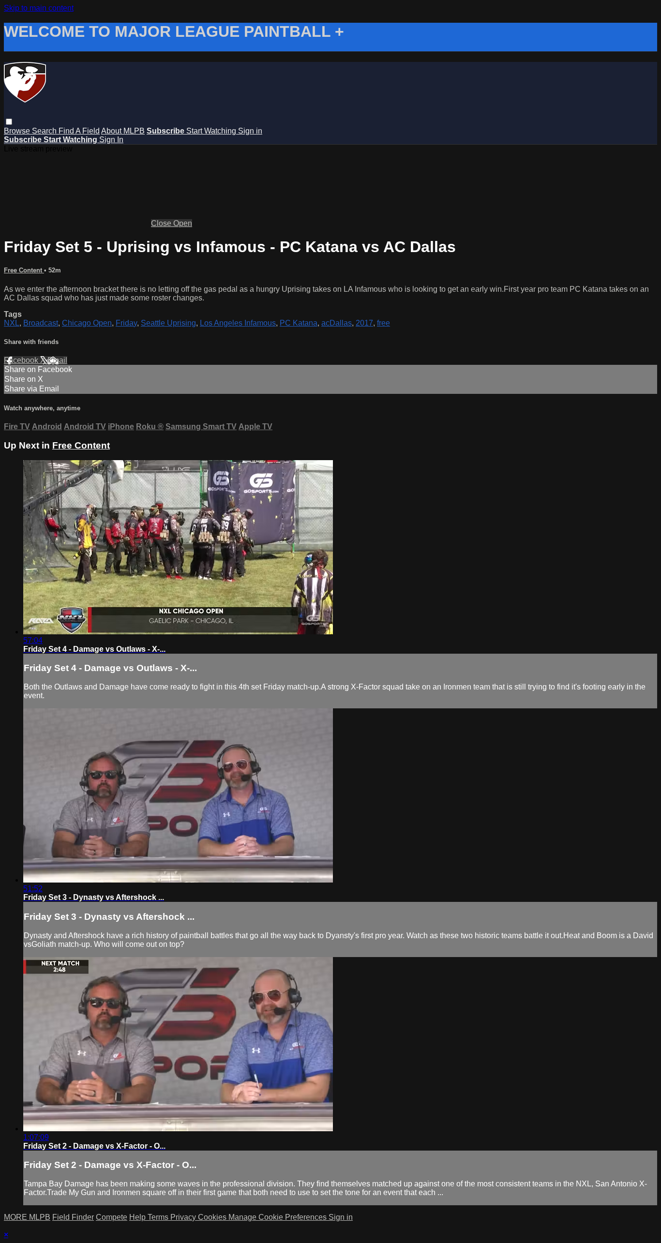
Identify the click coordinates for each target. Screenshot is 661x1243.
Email (57, 360)
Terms (159, 1217)
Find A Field (79, 131)
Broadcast (40, 323)
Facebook (22, 360)
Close (162, 223)
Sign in (250, 131)
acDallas (336, 323)
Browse (18, 131)
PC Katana (298, 323)
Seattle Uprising (168, 323)
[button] (9, 122)
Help (138, 1217)
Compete (111, 1217)
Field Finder (73, 1217)
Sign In (111, 139)
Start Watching (212, 131)
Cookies (213, 1217)
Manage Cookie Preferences (278, 1217)
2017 (364, 323)
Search (45, 131)
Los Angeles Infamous (238, 323)
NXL (11, 323)
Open (182, 223)
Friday (126, 323)
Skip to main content (39, 8)
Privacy (184, 1217)
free (383, 323)
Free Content (24, 270)
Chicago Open (87, 323)
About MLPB (123, 131)
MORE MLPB (27, 1217)
